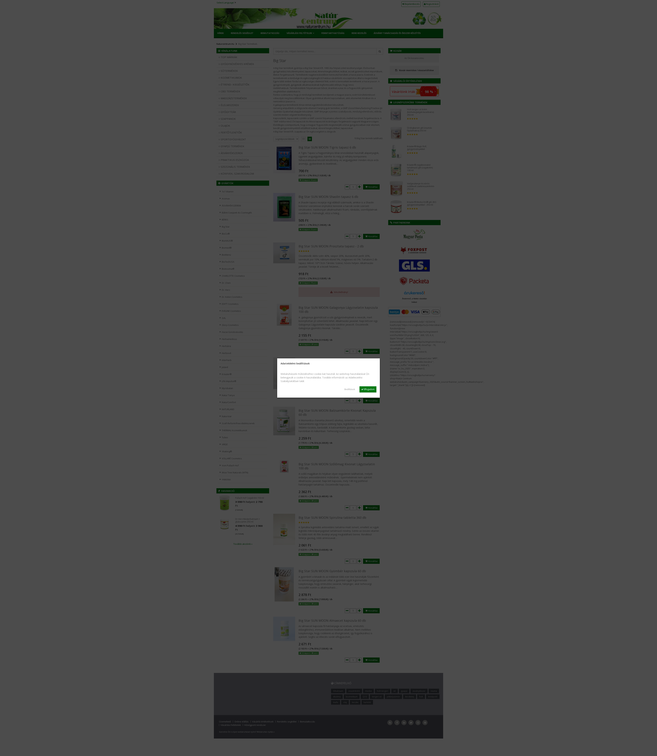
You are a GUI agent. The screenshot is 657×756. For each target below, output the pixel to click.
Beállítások (349, 389)
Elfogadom (369, 389)
